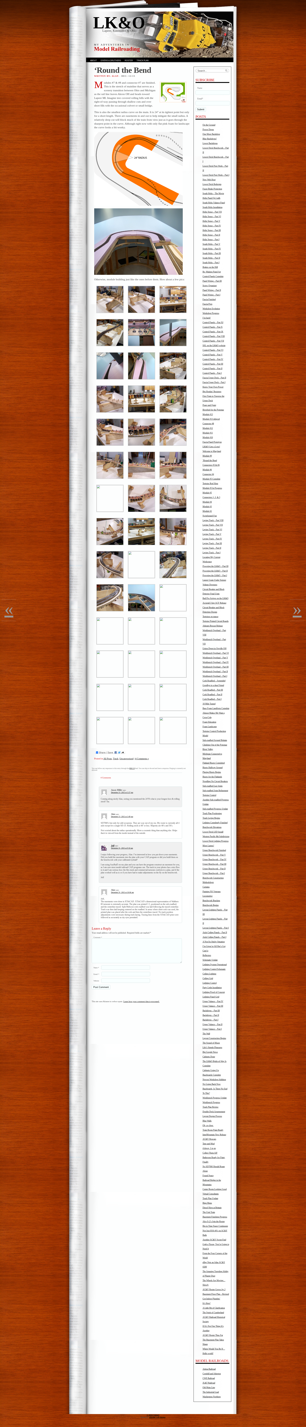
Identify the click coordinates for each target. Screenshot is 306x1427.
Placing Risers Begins (212, 772)
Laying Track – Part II (212, 548)
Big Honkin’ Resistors (212, 391)
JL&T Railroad (209, 1383)
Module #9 (207, 456)
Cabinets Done (209, 1056)
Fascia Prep (207, 304)
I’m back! (207, 318)
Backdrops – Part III (211, 1010)
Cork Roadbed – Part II (212, 694)
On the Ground (209, 125)
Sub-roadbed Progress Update (215, 809)
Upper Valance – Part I (212, 1029)
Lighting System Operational (215, 964)
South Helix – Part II (211, 258)
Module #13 (208, 414)
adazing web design (157, 1417)
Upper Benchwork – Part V (214, 855)
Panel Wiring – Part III (212, 281)
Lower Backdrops (210, 143)
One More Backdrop (211, 134)
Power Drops (208, 129)
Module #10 (208, 437)
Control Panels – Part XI (213, 322)
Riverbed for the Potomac (213, 410)
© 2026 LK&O (153, 1415)
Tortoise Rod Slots (210, 483)
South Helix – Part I (211, 262)
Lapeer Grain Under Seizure (214, 580)
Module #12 (208, 428)
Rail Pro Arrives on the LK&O (215, 598)
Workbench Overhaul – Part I (215, 676)
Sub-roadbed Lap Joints (213, 786)
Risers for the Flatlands (212, 777)
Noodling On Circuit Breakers (215, 781)
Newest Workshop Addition (214, 1079)
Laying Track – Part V (212, 534)
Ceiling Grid (208, 978)
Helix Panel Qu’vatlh (211, 198)
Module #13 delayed (211, 419)
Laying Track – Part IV (212, 539)
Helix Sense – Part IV (212, 225)
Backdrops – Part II (211, 1015)
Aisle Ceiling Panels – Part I (214, 937)
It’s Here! (207, 1303)
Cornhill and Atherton (212, 1373)
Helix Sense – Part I (211, 239)
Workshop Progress (211, 313)
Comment (98, 937)
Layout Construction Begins (214, 1038)
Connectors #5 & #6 (211, 465)
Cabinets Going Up (211, 1070)
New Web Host (209, 179)
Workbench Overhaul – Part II (215, 671)
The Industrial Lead (211, 1392)
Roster (129, 60)
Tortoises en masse (210, 616)
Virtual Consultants (211, 1194)
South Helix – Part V (211, 244)
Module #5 (207, 492)
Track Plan (143, 60)
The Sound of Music (211, 1043)
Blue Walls (207, 1121)
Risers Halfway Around (213, 767)
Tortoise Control (209, 795)
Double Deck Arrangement (214, 1111)
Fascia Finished (209, 299)
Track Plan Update (210, 1198)
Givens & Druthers (111, 60)
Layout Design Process (212, 1116)
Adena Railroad (209, 1369)
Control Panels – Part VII (213, 341)
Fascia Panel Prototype (212, 442)
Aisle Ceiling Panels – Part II (215, 932)
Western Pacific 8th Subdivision (216, 836)
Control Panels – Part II (212, 368)
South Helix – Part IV (212, 249)
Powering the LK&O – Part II (215, 571)
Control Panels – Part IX (213, 331)
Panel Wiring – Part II (212, 290)
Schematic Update (210, 960)
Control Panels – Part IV (213, 359)
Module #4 (207, 502)
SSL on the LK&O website (214, 345)
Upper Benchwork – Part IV (214, 859)
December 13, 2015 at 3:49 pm (122, 817)
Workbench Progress (211, 1102)
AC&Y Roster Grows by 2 (214, 1289)
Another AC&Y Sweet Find (214, 1239)
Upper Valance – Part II (212, 1024)
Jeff (112, 845)
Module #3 (207, 506)
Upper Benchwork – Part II (214, 868)
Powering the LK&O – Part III (215, 566)
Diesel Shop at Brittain (212, 1207)
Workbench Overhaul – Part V (215, 657)
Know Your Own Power (213, 387)
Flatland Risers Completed (214, 763)
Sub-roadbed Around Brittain (215, 740)
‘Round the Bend (210, 460)
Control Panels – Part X (213, 327)
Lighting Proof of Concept (214, 992)
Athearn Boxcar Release (213, 626)
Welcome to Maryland (212, 451)
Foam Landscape (210, 726)
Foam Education (209, 722)
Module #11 (208, 433)
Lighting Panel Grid (211, 997)
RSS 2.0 (132, 768)
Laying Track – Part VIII (213, 520)
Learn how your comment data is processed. (141, 1001)
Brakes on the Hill (210, 267)
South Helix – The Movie (213, 193)
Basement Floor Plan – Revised (216, 1294)
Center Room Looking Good (215, 1189)
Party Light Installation (212, 987)
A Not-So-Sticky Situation (214, 941)
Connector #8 (208, 423)
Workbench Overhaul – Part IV (216, 662)
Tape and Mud (209, 1143)
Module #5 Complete (211, 479)
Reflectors (207, 955)
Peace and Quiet (209, 405)
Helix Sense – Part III (212, 230)
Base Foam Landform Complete (216, 708)
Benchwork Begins (211, 905)
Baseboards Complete (212, 1075)
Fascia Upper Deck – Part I (214, 382)
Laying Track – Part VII (213, 525)
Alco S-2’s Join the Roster (214, 1221)
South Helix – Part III (212, 253)
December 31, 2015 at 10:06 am (122, 892)
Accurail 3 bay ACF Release (214, 603)
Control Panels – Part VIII (214, 336)
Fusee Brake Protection (212, 189)
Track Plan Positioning (212, 813)
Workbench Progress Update (215, 1098)
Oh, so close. (208, 1125)
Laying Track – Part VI (212, 529)
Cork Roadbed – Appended (214, 680)
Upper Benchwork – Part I (214, 873)
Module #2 (207, 511)
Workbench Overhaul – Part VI (216, 653)
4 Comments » (142, 758)
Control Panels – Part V (213, 354)
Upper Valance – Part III (213, 1006)
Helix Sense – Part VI (212, 216)
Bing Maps (207, 1203)
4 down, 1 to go (209, 1148)
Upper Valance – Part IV (213, 1001)
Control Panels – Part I (212, 373)
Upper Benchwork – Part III (214, 864)
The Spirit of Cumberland (213, 1312)
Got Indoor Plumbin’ (211, 1298)
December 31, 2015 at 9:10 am (122, 848)
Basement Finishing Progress (215, 1217)
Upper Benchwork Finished (214, 850)
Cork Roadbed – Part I (212, 699)
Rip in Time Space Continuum (215, 1226)
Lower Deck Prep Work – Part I (216, 175)
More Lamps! (208, 845)
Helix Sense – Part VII (212, 212)
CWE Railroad (209, 1378)
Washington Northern (212, 1396)
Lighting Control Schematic (214, 969)
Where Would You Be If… (214, 1349)
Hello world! (208, 1353)
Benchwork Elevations (212, 827)
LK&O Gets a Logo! (211, 446)
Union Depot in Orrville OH (214, 648)
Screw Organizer (210, 285)
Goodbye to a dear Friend (213, 685)
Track (115, 758)
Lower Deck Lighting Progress (216, 841)
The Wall (206, 1033)
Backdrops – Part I (210, 1020)
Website (96, 981)
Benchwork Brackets (211, 900)
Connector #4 (208, 474)
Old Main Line (209, 1387)
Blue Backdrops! (210, 138)
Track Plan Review (211, 1107)
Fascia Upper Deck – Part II (214, 378)
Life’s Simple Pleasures (212, 1047)
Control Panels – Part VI (213, 350)
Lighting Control (210, 983)
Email (96, 974)
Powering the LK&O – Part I (215, 575)
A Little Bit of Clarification (214, 1308)
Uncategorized (127, 758)
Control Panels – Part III (213, 364)
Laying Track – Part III (212, 543)
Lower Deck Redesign (212, 184)
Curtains (206, 887)
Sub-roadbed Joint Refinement (215, 790)
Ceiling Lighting (209, 974)
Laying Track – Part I (211, 552)
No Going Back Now (212, 1084)
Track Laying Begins (211, 818)
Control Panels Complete (213, 276)
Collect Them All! (210, 1153)
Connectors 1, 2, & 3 (211, 497)
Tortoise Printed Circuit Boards (216, 621)
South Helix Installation (212, 207)
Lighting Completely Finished (215, 822)
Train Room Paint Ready (213, 1130)
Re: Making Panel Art (212, 272)
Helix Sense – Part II (211, 235)
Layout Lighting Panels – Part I (216, 928)
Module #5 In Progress (212, 488)
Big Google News (210, 1052)
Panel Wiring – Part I (211, 295)
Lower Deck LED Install (213, 832)
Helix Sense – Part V (211, 221)
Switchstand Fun (210, 516)
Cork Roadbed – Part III (213, 690)
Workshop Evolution (211, 308)
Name (96, 968)
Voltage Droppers (210, 584)
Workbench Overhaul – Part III (216, 667)
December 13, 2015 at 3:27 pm (122, 792)
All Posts (107, 758)
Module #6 (207, 469)
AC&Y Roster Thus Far (213, 1335)
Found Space (208, 1175)
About (93, 60)
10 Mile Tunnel (209, 704)
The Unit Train (209, 1212)
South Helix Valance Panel (214, 202)
